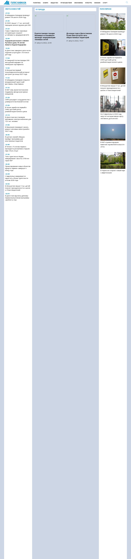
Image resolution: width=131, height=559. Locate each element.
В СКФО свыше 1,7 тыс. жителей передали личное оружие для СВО (18, 24)
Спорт (105, 3)
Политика (37, 3)
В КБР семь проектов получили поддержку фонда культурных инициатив (16, 92)
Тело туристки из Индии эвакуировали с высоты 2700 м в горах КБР (17, 158)
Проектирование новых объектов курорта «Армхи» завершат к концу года (17, 168)
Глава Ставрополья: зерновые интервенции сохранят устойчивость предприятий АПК (17, 33)
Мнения (97, 3)
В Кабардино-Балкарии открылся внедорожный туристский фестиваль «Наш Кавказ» (17, 82)
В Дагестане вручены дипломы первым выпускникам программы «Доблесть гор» (17, 198)
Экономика (78, 3)
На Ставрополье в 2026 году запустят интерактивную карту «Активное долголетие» (111, 116)
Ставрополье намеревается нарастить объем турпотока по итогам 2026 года (16, 178)
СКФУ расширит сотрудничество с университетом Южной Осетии (18, 101)
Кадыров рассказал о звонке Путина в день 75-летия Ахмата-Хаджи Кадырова (17, 43)
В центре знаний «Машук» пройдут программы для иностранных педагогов (15, 139)
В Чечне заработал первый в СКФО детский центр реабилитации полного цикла (16, 109)
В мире (45, 3)
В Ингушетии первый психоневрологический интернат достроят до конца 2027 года (17, 72)
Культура (88, 3)
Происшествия (66, 3)
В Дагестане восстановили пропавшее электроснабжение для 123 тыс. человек (18, 119)
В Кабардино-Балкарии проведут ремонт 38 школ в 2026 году (17, 16)
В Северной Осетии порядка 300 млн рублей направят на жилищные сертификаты (17, 62)
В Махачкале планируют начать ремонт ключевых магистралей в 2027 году (17, 129)
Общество (54, 3)
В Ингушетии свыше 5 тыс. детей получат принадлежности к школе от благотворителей (17, 188)
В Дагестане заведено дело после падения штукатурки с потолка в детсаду (18, 52)
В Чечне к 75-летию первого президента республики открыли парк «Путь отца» (17, 149)
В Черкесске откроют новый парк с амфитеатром (112, 171)
